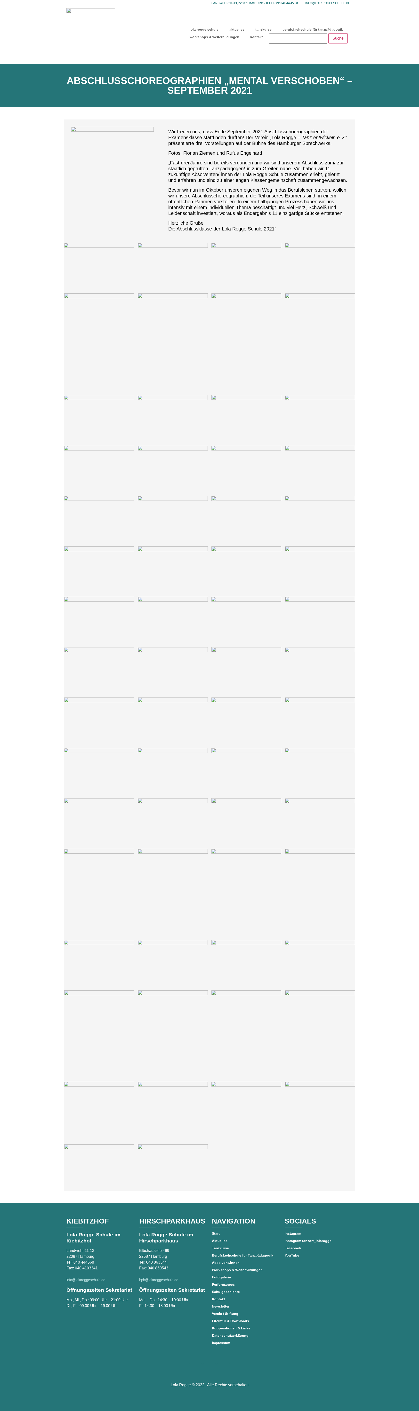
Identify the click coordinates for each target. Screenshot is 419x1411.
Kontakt (218, 1299)
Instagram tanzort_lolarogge (308, 1241)
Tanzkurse (220, 1248)
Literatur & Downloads (230, 1321)
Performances (223, 1284)
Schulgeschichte (226, 1292)
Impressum (221, 1343)
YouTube (292, 1255)
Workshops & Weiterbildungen (237, 1270)
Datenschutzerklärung (230, 1335)
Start (216, 1233)
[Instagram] (223, 1370)
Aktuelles (219, 1241)
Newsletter (220, 1306)
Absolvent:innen (226, 1263)
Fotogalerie (221, 1277)
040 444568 (83, 1262)
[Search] (298, 39)
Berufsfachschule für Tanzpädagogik (242, 1255)
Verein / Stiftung (225, 1314)
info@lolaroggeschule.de (327, 3)
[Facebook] (195, 1370)
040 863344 (156, 1262)
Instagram (293, 1233)
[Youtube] (209, 1370)
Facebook (293, 1248)
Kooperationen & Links (231, 1328)
